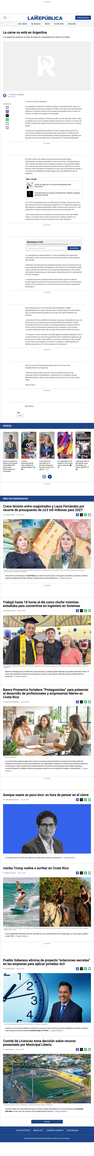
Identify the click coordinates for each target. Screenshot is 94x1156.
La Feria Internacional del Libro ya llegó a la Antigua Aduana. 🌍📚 (28, 465)
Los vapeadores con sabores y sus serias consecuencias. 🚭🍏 (65, 464)
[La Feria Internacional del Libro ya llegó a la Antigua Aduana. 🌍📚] (28, 445)
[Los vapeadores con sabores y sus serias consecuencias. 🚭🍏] (65, 445)
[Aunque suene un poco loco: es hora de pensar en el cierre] (47, 829)
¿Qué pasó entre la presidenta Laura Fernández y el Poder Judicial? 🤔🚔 (82, 465)
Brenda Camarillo (10, 610)
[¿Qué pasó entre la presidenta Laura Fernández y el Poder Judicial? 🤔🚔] (83, 445)
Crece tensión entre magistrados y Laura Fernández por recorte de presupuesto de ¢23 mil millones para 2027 (43, 508)
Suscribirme (74, 248)
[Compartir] (7, 127)
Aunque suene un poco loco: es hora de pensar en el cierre (46, 795)
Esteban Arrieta (10, 515)
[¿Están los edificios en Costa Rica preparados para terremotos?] (30, 186)
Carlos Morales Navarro (12, 799)
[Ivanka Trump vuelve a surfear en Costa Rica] (47, 902)
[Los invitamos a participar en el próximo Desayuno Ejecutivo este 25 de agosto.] (47, 445)
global (20, 415)
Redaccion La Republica (17, 94)
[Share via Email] (7, 123)
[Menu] (5, 18)
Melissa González (10, 873)
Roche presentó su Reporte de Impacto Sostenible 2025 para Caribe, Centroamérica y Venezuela (10, 466)
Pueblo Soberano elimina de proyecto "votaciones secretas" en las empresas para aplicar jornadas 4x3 (46, 962)
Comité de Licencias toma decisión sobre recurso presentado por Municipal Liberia (39, 1043)
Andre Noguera (9, 1049)
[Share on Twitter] (7, 115)
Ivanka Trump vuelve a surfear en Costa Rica (36, 868)
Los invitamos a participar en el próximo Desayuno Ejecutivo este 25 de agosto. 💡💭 (46, 465)
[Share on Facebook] (7, 111)
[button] (83, 18)
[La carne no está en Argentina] (47, 66)
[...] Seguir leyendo (65, 578)
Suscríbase (72, 1130)
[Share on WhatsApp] (7, 119)
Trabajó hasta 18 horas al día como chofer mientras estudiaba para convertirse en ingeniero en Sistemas (41, 604)
